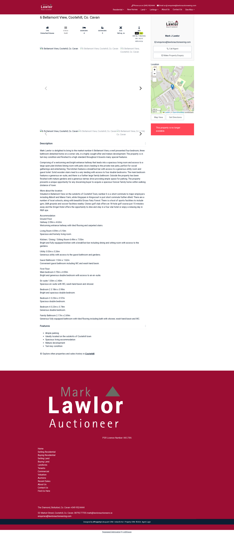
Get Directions (175, 117)
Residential (117, 10)
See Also (189, 10)
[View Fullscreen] (154, 80)
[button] (172, 87)
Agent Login (146, 522)
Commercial (43, 471)
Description (46, 143)
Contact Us (177, 9)
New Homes (132, 9)
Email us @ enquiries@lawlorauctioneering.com (177, 5)
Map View (158, 117)
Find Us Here (44, 491)
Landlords (42, 465)
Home (40, 448)
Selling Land (43, 458)
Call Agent (173, 48)
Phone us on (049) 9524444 (144, 5)
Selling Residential (47, 452)
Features (45, 325)
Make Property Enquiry (173, 55)
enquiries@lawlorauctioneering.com (174, 42)
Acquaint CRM (108, 522)
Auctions (42, 478)
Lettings (153, 10)
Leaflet (167, 112)
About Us (166, 9)
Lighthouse (127, 532)
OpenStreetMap (178, 112)
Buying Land (43, 461)
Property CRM (130, 522)
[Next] (140, 88)
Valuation (42, 474)
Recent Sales (44, 481)
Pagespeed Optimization (111, 532)
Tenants (41, 468)
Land (143, 10)
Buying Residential (46, 455)
